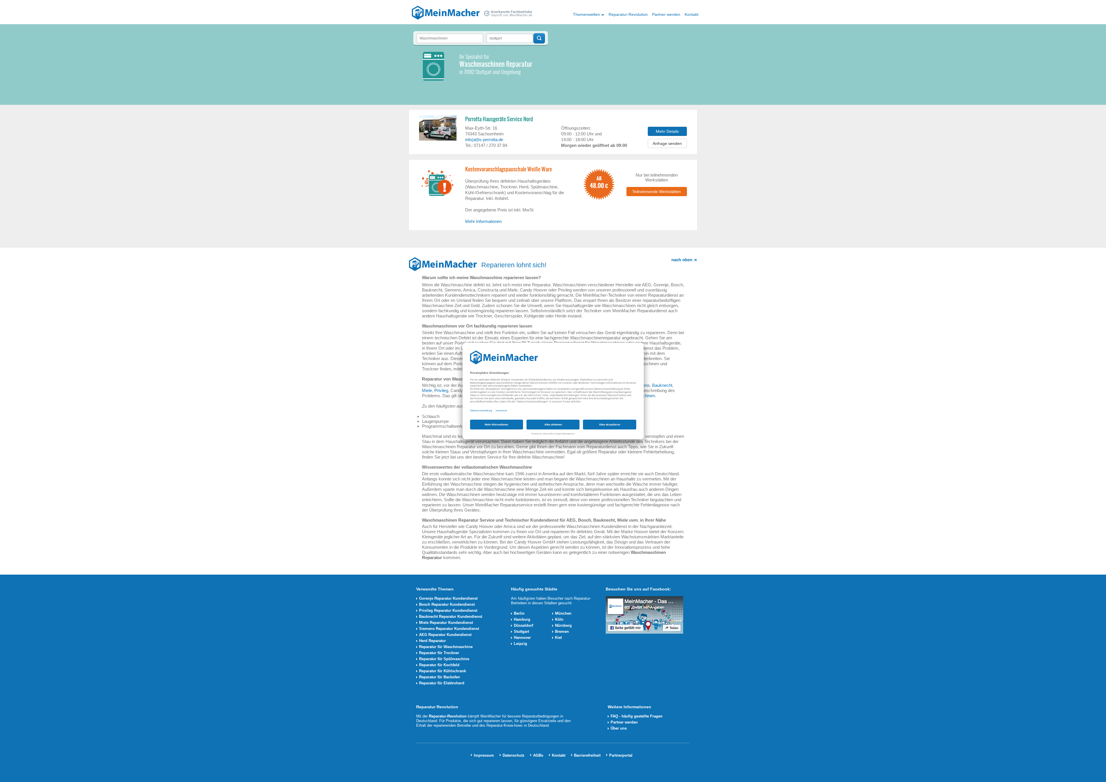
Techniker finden (539, 38)
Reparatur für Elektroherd (441, 683)
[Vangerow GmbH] (446, 12)
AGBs (538, 755)
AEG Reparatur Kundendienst (445, 635)
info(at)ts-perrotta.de (484, 139)
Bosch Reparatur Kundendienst (447, 604)
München (563, 613)
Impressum (484, 755)
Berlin (519, 613)
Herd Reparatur (432, 641)
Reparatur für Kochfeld (439, 665)
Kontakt (691, 14)
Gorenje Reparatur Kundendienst (448, 598)
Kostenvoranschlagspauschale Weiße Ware (508, 169)
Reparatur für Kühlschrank (442, 671)
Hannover (522, 637)
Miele (427, 390)
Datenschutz (513, 755)
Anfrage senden (667, 143)
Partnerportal (620, 755)
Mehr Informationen (483, 221)
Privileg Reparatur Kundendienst (448, 610)
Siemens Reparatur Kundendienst (449, 628)
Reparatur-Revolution (628, 14)
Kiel (558, 637)
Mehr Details (667, 131)
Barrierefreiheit (587, 755)
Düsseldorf (523, 625)
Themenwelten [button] (586, 14)
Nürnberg (563, 625)
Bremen (562, 631)
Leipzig (520, 643)
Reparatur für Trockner (439, 653)
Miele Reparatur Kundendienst (446, 622)
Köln (559, 619)
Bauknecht (662, 385)
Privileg (441, 390)
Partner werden (666, 14)
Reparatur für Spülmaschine (444, 659)
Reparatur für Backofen (439, 677)
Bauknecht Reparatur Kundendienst (450, 616)
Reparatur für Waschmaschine (446, 647)
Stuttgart (521, 631)
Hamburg (522, 619)
